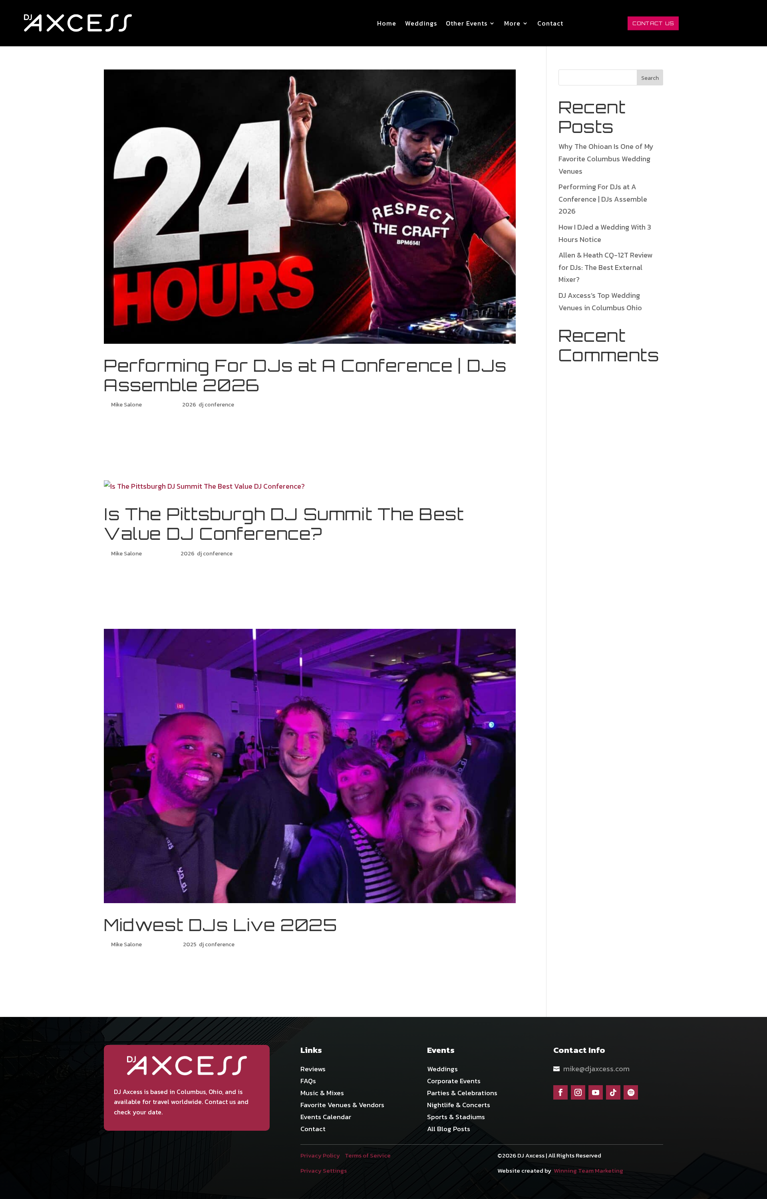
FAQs (308, 1082)
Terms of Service (368, 1155)
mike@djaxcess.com (596, 1068)
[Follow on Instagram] (578, 1092)
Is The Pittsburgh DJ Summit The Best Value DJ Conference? (284, 524)
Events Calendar (325, 1118)
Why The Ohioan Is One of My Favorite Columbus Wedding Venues (606, 158)
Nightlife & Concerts (458, 1106)
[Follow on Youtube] (595, 1092)
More (512, 23)
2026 (189, 404)
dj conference (216, 404)
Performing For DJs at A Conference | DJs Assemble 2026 (305, 375)
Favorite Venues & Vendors (342, 1106)
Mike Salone (126, 404)
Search (650, 78)
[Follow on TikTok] (613, 1092)
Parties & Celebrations (462, 1094)
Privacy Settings (323, 1170)
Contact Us (653, 23)
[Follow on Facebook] (560, 1092)
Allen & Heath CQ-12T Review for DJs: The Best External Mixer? (605, 267)
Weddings (421, 23)
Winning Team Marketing (588, 1170)
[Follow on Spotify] (631, 1092)
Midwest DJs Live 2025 (221, 925)
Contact (550, 23)
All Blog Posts (448, 1130)
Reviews (313, 1070)
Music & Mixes (322, 1094)
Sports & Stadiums (456, 1118)
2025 (190, 944)
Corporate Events (454, 1082)
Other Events (466, 23)
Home (386, 23)
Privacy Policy (320, 1155)
